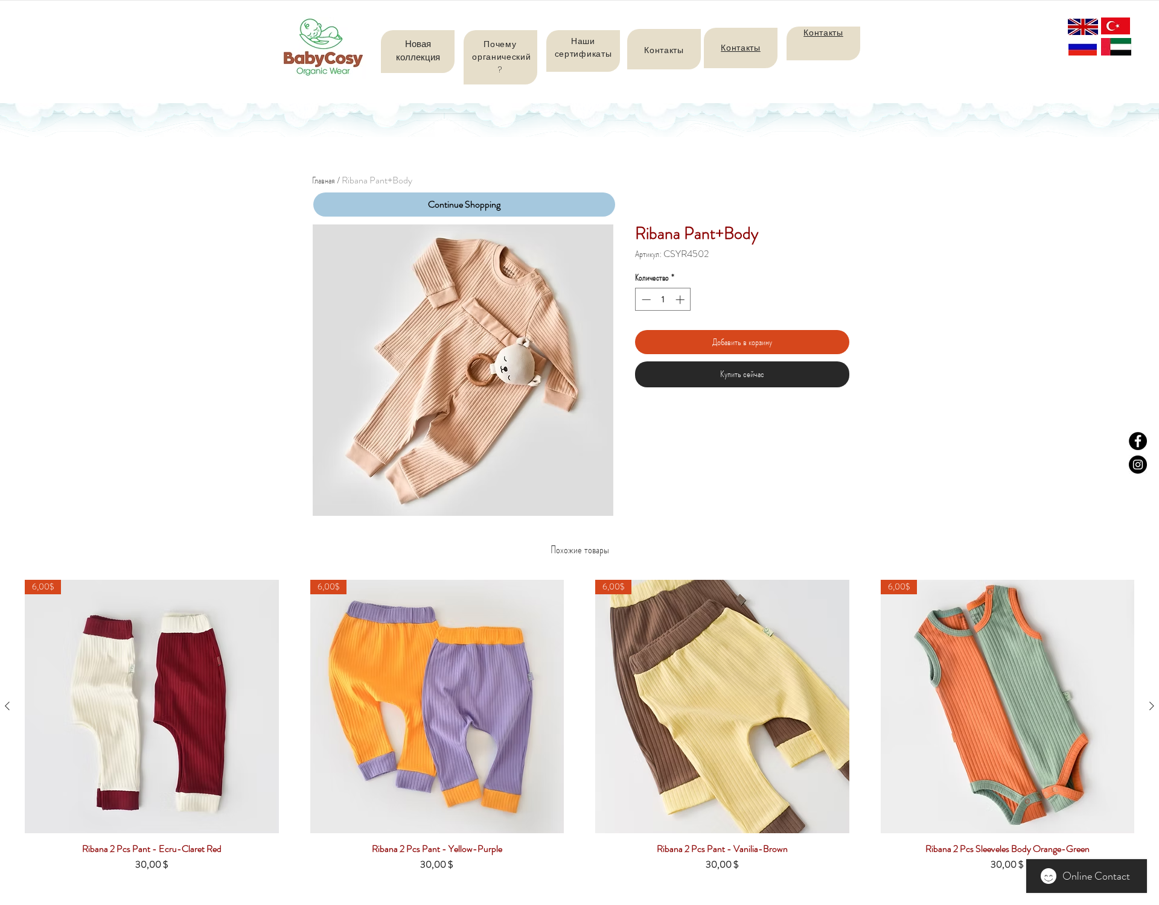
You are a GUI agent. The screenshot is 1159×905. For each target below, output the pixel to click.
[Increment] (681, 299)
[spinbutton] (663, 299)
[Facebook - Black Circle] (1138, 441)
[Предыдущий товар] (7, 706)
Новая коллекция (418, 50)
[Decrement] (645, 299)
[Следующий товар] (1152, 706)
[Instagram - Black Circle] (1138, 465)
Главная (323, 180)
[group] (579, 730)
